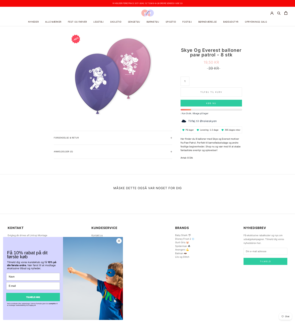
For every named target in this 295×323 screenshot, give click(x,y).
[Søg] (279, 13)
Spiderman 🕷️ (183, 246)
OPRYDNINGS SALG (256, 21)
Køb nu (211, 103)
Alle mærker (53, 21)
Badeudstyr (230, 21)
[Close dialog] (119, 241)
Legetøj (98, 21)
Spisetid (171, 21)
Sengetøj (134, 21)
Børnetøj (153, 21)
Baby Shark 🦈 (183, 235)
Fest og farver (77, 21)
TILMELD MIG (33, 297)
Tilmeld (265, 261)
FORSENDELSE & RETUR (66, 137)
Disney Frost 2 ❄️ (185, 238)
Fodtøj (187, 21)
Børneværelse (207, 21)
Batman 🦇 (181, 253)
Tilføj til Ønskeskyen (202, 121)
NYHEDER (33, 21)
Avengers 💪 (182, 249)
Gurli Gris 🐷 (182, 242)
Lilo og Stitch (182, 256)
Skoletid (116, 21)
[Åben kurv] (285, 13)
